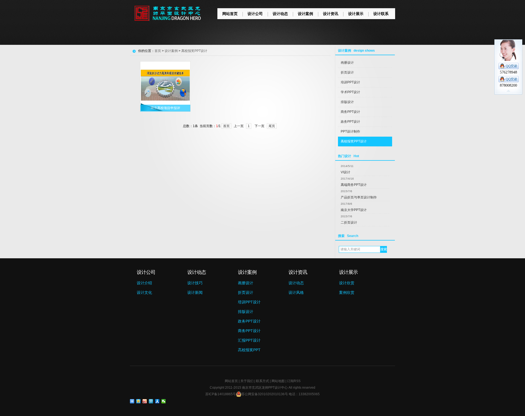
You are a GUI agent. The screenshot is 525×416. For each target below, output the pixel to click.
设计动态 (280, 13)
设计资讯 (330, 13)
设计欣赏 (346, 283)
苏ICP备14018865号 (220, 394)
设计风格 (296, 292)
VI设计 (345, 172)
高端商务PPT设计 (354, 185)
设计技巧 (195, 283)
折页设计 (347, 72)
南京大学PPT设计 (354, 210)
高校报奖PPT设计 (354, 141)
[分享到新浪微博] (144, 401)
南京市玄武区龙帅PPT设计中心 (265, 387)
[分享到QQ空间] (138, 401)
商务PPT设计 (350, 112)
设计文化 (144, 292)
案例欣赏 (346, 292)
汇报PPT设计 (249, 340)
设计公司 (255, 13)
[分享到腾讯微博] (151, 401)
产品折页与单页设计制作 (359, 197)
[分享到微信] (163, 401)
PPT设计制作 (350, 131)
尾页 (272, 126)
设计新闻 (195, 292)
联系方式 (262, 381)
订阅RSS (294, 381)
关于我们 (246, 381)
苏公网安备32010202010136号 (264, 394)
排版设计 (347, 102)
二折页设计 (349, 222)
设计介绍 (144, 283)
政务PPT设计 (350, 122)
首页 (157, 51)
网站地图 (278, 381)
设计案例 (305, 13)
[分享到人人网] (157, 401)
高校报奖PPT (249, 350)
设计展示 (355, 13)
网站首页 (230, 13)
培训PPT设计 (350, 82)
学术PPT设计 (350, 92)
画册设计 (347, 63)
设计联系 (381, 13)
